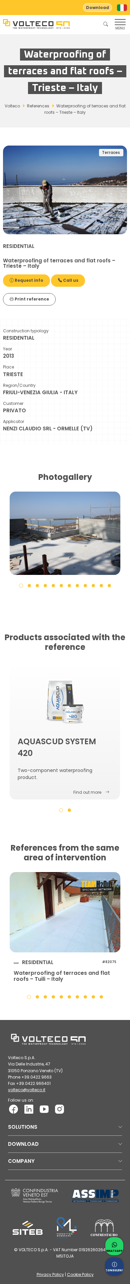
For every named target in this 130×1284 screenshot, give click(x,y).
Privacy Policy (50, 1274)
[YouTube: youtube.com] (44, 1108)
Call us (70, 280)
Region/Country (19, 385)
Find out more (87, 792)
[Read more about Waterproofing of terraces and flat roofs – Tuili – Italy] (65, 912)
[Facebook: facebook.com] (13, 1108)
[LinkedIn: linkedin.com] (28, 1108)
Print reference (31, 299)
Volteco (12, 106)
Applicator (13, 421)
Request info (28, 280)
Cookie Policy (80, 1274)
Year (7, 349)
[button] (21, 585)
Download (97, 7)
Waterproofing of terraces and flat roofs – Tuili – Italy (62, 976)
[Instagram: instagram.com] (59, 1108)
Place (8, 367)
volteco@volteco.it (26, 1090)
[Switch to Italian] (122, 7)
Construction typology (26, 331)
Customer (13, 403)
